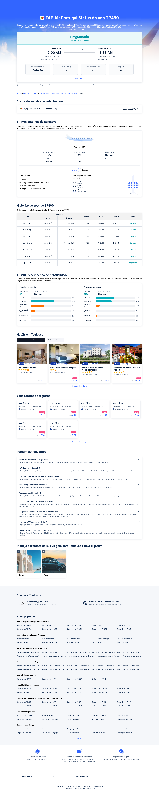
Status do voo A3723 (74, 689)
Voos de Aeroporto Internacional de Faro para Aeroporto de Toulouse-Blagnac (104, 652)
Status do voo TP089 (24, 625)
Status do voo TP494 (49, 679)
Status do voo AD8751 (49, 689)
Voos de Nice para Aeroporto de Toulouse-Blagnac (104, 656)
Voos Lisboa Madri (23, 639)
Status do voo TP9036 (74, 629)
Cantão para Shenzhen (124, 719)
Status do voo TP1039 (99, 629)
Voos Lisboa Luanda (73, 642)
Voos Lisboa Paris (22, 642)
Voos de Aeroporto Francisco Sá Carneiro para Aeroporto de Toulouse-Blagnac (29, 652)
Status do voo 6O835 (24, 692)
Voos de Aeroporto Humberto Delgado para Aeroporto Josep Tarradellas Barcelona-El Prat (54, 665)
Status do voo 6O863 (124, 692)
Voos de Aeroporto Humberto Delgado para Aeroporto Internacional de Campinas (104, 665)
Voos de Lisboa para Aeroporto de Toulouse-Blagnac (79, 656)
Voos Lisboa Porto (48, 639)
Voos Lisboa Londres (99, 642)
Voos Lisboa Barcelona (49, 642)
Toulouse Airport (103, 59)
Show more (78, 78)
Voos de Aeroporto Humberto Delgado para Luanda (79, 669)
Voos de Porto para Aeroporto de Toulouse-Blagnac (129, 656)
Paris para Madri (122, 715)
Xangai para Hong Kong (24, 719)
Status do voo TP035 (99, 625)
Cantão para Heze (73, 719)
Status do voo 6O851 (124, 689)
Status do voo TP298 (49, 625)
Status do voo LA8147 (74, 692)
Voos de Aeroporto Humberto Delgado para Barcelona (29, 669)
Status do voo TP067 (124, 625)
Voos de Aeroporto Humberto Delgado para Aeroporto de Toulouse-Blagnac (54, 652)
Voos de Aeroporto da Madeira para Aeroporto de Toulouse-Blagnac (129, 652)
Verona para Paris (47, 715)
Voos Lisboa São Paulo (124, 639)
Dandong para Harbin (99, 715)
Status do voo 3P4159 (99, 692)
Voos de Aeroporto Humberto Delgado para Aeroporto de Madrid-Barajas (79, 665)
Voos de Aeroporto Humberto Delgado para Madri (54, 669)
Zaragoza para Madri (73, 715)
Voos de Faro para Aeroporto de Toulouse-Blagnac (29, 656)
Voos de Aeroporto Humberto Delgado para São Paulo (104, 669)
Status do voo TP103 (124, 629)
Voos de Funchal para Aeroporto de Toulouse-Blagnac (54, 656)
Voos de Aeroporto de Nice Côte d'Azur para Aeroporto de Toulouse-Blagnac (79, 652)
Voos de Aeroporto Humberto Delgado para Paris (129, 669)
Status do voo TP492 (99, 679)
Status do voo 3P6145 (99, 689)
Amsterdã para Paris (98, 719)
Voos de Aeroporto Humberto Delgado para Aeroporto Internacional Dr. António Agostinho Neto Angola (129, 665)
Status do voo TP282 (74, 625)
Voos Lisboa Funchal (73, 639)
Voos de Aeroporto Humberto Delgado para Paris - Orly (29, 665)
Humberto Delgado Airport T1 (51, 59)
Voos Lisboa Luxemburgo (100, 639)
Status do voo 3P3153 (49, 692)
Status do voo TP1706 (24, 629)
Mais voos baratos (78, 442)
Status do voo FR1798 (24, 679)
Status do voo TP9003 (49, 629)
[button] (138, 3)
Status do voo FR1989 (74, 679)
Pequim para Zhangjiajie (50, 719)
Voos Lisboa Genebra (124, 642)
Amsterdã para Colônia (24, 715)
